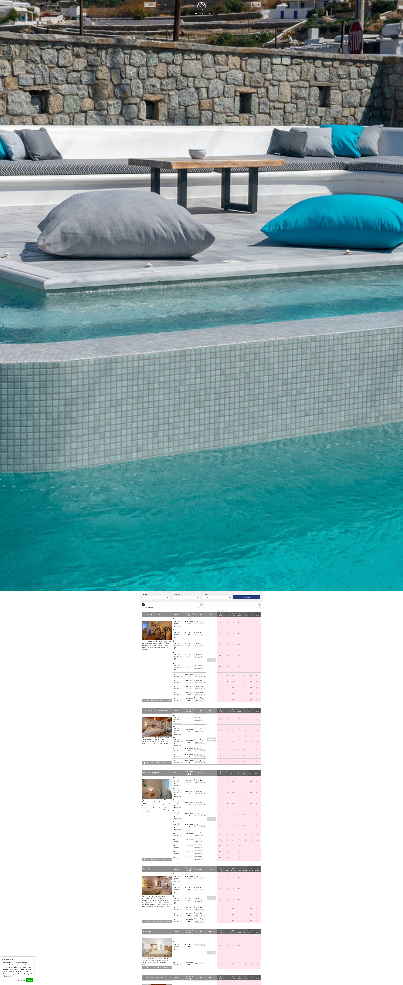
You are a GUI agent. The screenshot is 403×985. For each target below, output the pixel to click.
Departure (176, 594)
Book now (247, 597)
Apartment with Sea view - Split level (156, 715)
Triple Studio (147, 936)
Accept (29, 980)
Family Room (147, 874)
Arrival (145, 594)
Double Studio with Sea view (153, 982)
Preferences (21, 980)
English (163, 4)
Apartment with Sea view (152, 619)
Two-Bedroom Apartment (152, 778)
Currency (206, 594)
